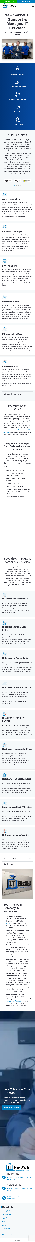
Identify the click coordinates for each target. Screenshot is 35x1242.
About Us (5, 1218)
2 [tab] (16, 185)
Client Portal (6, 1228)
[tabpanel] (8, 180)
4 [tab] (20, 185)
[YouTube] (5, 1234)
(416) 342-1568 (13, 1198)
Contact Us (5, 1225)
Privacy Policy (6, 1211)
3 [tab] (18, 185)
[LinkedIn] (8, 1234)
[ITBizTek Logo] (9, 6)
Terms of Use (6, 1214)
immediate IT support (14, 1001)
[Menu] (33, 6)
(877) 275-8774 (13, 1196)
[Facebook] (3, 1234)
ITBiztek (9, 923)
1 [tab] (14, 185)
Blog (3, 1221)
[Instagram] (10, 1234)
